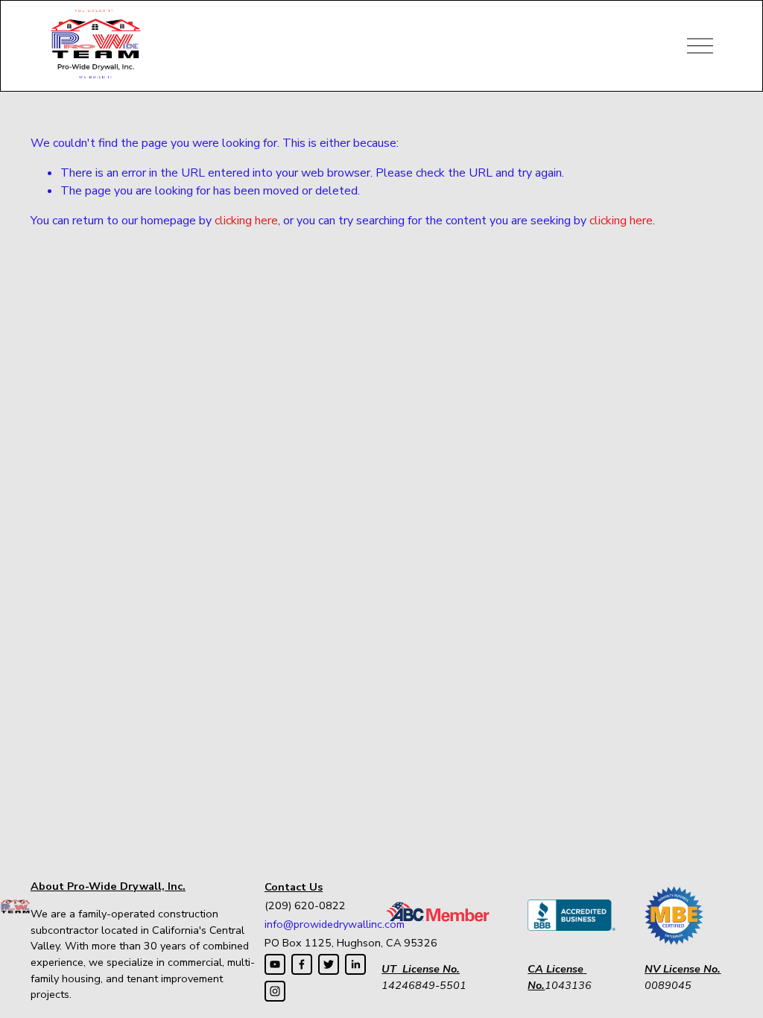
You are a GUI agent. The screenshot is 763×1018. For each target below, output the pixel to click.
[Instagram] (275, 991)
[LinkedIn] (355, 964)
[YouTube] (275, 964)
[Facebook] (301, 964)
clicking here (246, 220)
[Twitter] (328, 964)
